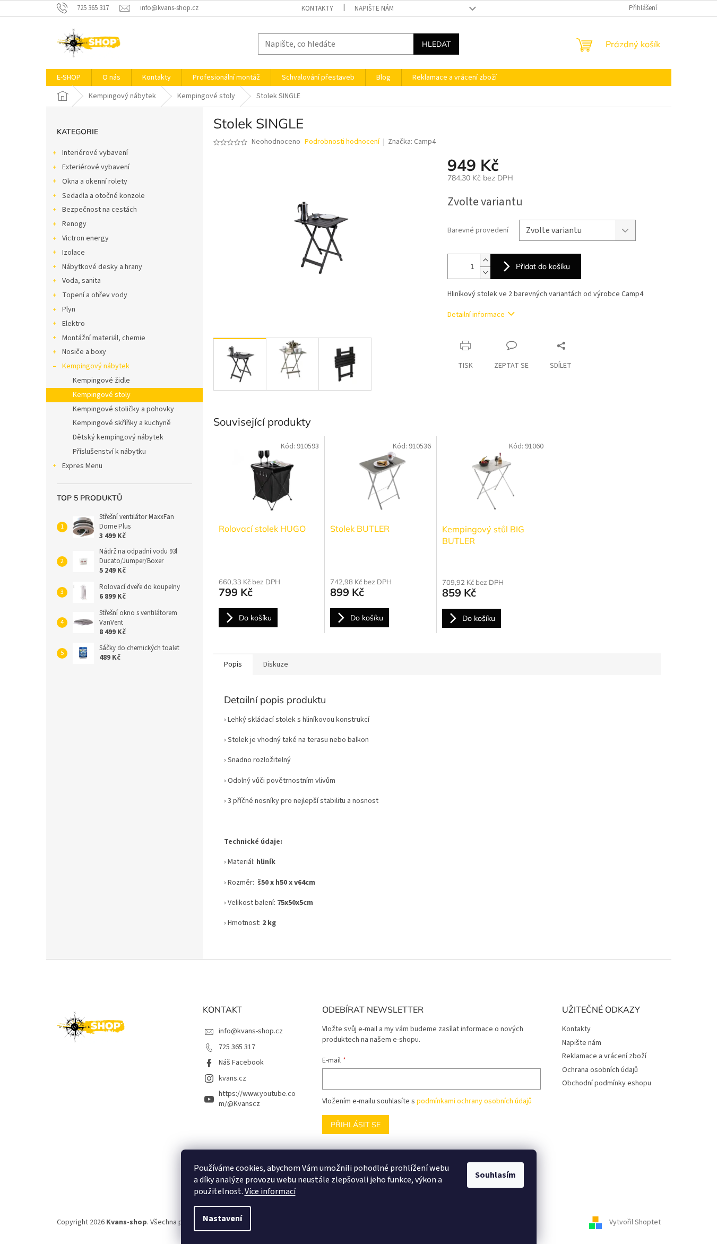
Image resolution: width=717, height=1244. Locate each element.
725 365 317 (237, 1047)
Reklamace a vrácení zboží (604, 1056)
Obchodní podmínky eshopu (606, 1083)
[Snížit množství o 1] (485, 272)
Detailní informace (476, 314)
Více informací (270, 1191)
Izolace (73, 252)
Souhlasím (495, 1175)
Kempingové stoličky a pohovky (123, 409)
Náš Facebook (241, 1062)
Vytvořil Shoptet (635, 1222)
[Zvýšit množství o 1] (485, 260)
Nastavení (222, 1218)
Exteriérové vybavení (95, 167)
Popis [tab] (233, 664)
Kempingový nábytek (95, 366)
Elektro (73, 323)
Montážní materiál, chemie (103, 338)
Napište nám (374, 8)
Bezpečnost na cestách (99, 209)
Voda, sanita (81, 280)
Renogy (74, 224)
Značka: (412, 141)
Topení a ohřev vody (94, 295)
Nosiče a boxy (84, 352)
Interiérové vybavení (95, 153)
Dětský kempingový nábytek (118, 437)
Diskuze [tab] (275, 664)
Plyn (68, 309)
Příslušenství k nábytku (109, 451)
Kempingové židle (101, 380)
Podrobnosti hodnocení (342, 142)
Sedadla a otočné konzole (103, 196)
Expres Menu (82, 466)
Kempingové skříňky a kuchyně (122, 423)
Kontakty (317, 8)
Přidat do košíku (543, 266)
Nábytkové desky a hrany (102, 267)
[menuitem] (68, 77)
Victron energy (85, 238)
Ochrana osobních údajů (600, 1070)
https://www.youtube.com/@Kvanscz (257, 1098)
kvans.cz (232, 1078)
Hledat (436, 44)
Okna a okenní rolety (94, 181)
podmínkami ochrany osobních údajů (474, 1101)
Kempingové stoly (102, 395)
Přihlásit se (356, 1124)
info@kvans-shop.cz (251, 1031)
